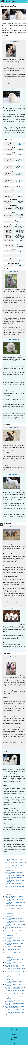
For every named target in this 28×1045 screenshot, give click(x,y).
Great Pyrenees (12, 89)
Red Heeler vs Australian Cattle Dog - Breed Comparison (14, 869)
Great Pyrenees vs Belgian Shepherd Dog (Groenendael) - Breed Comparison (15, 988)
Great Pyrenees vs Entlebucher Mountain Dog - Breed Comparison (15, 1013)
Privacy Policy (14, 1029)
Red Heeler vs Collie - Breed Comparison (15, 875)
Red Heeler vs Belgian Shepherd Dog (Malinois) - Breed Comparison (14, 866)
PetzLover (14, 1034)
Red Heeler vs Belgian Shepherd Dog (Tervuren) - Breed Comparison (14, 928)
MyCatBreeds (14, 1039)
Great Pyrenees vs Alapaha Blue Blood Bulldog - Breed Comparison (14, 966)
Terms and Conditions (14, 1032)
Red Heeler (12, 41)
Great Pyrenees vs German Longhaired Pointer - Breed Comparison (14, 1007)
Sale (17, 41)
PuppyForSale (14, 1037)
